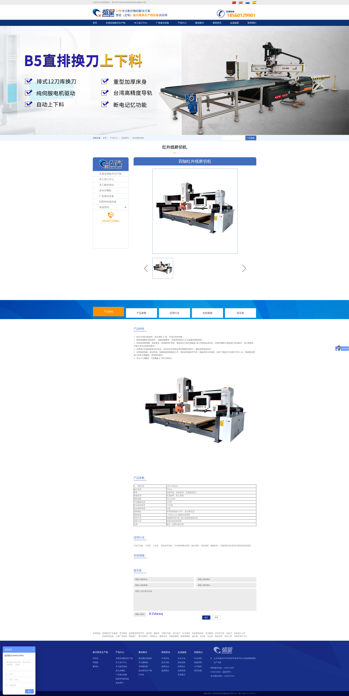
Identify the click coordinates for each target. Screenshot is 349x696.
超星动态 (165, 666)
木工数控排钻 (121, 666)
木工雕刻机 (143, 662)
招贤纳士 (181, 666)
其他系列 (125, 138)
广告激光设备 (162, 23)
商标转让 (154, 636)
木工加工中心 (140, 23)
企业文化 (181, 658)
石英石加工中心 (240, 636)
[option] (195, 211)
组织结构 (181, 662)
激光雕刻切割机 (145, 658)
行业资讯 (165, 658)
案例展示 (199, 23)
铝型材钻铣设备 (122, 679)
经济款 (95, 658)
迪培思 (149, 633)
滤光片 (229, 633)
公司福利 (198, 666)
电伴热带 (218, 636)
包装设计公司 (239, 633)
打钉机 (141, 675)
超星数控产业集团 (110, 633)
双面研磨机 (174, 636)
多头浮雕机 (120, 671)
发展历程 (181, 671)
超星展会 (165, 671)
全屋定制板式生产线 (115, 23)
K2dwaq (156, 613)
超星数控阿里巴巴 (136, 633)
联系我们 (252, 23)
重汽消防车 (143, 636)
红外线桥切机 (138, 138)
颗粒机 (157, 633)
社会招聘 (198, 658)
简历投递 (198, 671)
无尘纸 (202, 636)
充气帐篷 (209, 633)
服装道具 (163, 636)
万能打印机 (166, 633)
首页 (95, 23)
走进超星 (234, 23)
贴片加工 (176, 633)
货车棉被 (123, 633)
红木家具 (186, 633)
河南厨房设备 (108, 636)
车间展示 (181, 675)
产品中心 (182, 23)
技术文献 (165, 662)
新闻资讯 (217, 23)
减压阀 (195, 636)
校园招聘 (198, 662)
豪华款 (95, 666)
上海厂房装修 (121, 636)
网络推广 (133, 636)
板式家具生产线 (145, 671)
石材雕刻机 (143, 666)
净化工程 (228, 636)
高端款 (95, 662)
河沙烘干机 (219, 633)
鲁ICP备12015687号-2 (247, 693)
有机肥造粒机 (197, 633)
